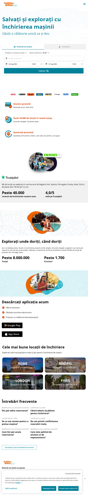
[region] (42, 481)
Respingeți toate (49, 488)
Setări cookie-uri (11, 488)
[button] (84, 4)
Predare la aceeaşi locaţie (15, 53)
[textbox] (44, 58)
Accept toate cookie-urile (68, 488)
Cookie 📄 (18, 483)
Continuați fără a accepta (72, 473)
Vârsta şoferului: (38, 53)
